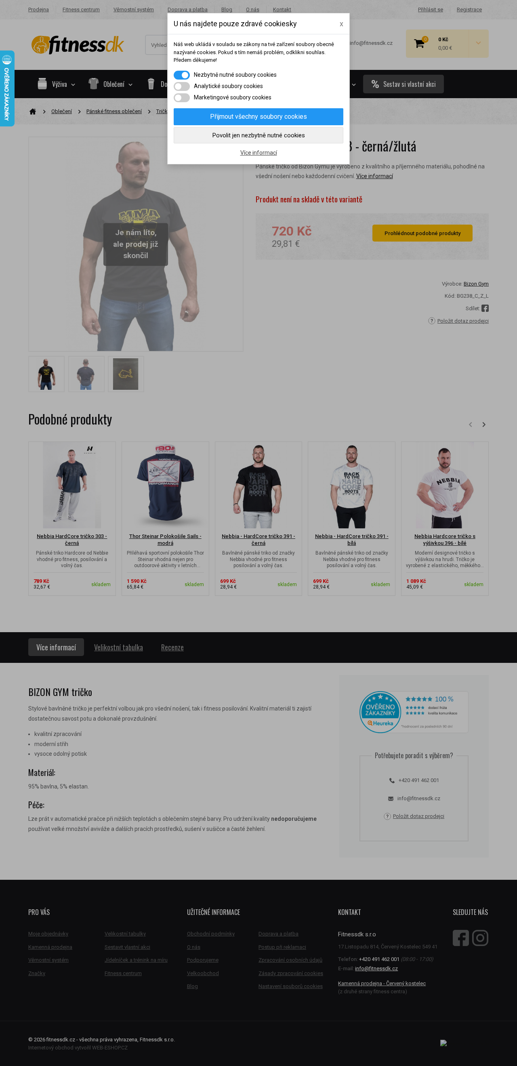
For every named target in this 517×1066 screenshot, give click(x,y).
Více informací (258, 152)
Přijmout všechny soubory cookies (258, 116)
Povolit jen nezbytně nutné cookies (258, 135)
